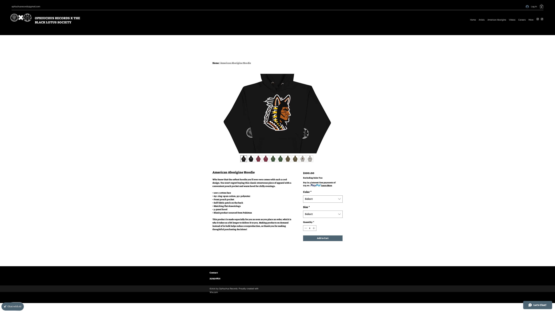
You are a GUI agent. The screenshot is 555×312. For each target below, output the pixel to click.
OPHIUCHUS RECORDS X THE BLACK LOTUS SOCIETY (57, 20)
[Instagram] (537, 19)
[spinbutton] (309, 228)
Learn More (326, 185)
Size (306, 207)
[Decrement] (305, 228)
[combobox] (323, 199)
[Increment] (314, 228)
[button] (541, 6)
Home (215, 63)
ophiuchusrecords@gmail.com (26, 6)
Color (307, 192)
